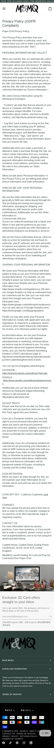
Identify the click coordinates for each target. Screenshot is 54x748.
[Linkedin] (31, 743)
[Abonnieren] (49, 616)
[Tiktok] (10, 743)
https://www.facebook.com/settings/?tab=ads (24, 373)
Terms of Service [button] (12, 694)
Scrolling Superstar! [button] (14, 669)
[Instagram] (24, 743)
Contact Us (8, 734)
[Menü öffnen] (6, 9)
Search (24, 731)
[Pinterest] (17, 743)
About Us (35, 731)
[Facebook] (3, 743)
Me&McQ (8, 731)
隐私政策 (41, 622)
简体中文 (8, 710)
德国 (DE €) (26, 710)
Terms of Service (26, 734)
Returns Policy (29, 736)
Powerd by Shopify (12, 739)
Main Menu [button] (8, 660)
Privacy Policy (10, 736)
